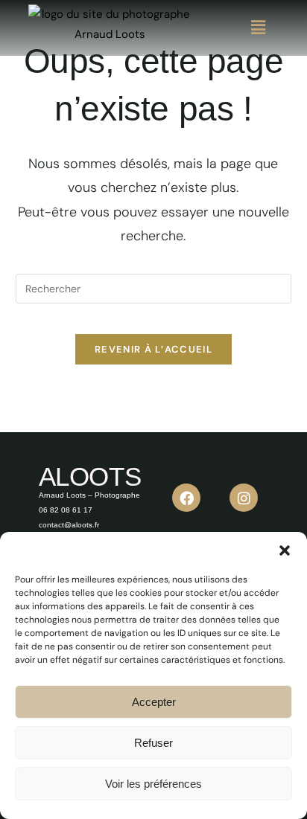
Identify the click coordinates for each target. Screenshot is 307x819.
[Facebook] (186, 498)
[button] (284, 550)
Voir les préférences (153, 783)
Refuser (153, 742)
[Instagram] (244, 498)
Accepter (154, 702)
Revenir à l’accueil (153, 349)
